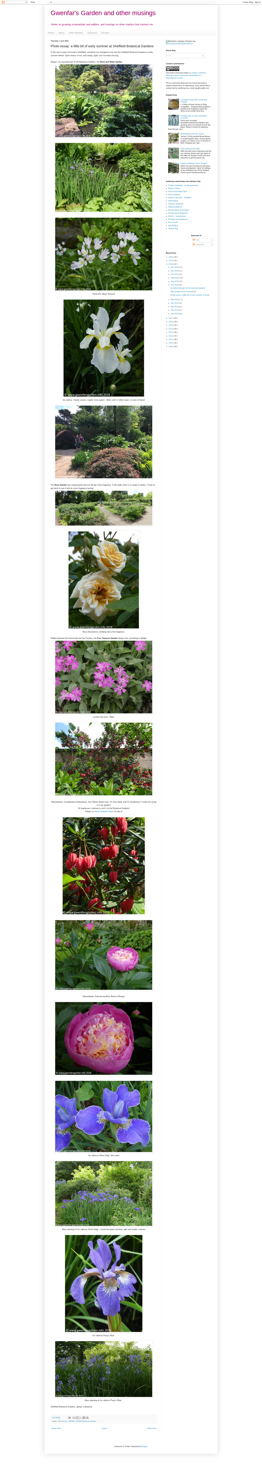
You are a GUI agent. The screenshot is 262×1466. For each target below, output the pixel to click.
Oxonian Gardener (175, 204)
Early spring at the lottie (190, 149)
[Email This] (74, 1417)
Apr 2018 (175, 303)
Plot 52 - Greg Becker (177, 216)
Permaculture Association (178, 210)
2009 (171, 346)
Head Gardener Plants (104, 811)
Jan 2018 (175, 314)
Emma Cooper (174, 188)
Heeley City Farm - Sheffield (179, 198)
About (61, 33)
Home (51, 33)
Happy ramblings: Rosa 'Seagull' (194, 163)
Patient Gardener (175, 207)
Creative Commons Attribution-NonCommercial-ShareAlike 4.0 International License (186, 75)
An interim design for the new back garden (187, 288)
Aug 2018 (175, 281)
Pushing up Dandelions (178, 219)
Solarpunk (92, 33)
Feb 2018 (175, 310)
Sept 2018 (175, 278)
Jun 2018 (175, 285)
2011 (171, 339)
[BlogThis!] (77, 1417)
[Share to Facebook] (84, 1417)
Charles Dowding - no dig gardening (183, 185)
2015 (171, 325)
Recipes (105, 33)
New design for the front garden (183, 292)
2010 (171, 343)
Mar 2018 (175, 307)
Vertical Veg (173, 228)
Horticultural (173, 201)
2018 (171, 264)
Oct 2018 (175, 274)
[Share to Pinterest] (87, 1417)
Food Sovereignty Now (177, 191)
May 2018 (175, 300)
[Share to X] (80, 1417)
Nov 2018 (175, 271)
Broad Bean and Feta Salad (192, 134)
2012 (171, 336)
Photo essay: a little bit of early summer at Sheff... (190, 295)
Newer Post (56, 1428)
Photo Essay (62, 1421)
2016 (171, 322)
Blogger (144, 1446)
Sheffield (71, 1421)
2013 (171, 332)
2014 (171, 329)
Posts (197, 240)
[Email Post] (69, 1417)
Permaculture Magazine (178, 213)
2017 (171, 318)
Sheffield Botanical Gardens (86, 1421)
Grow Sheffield (174, 195)
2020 (171, 257)
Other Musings (76, 33)
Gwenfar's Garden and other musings (103, 13)
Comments (199, 245)
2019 (171, 260)
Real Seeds (173, 222)
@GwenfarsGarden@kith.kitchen (179, 44)
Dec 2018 (175, 267)
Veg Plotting (173, 225)
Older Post (151, 1428)
